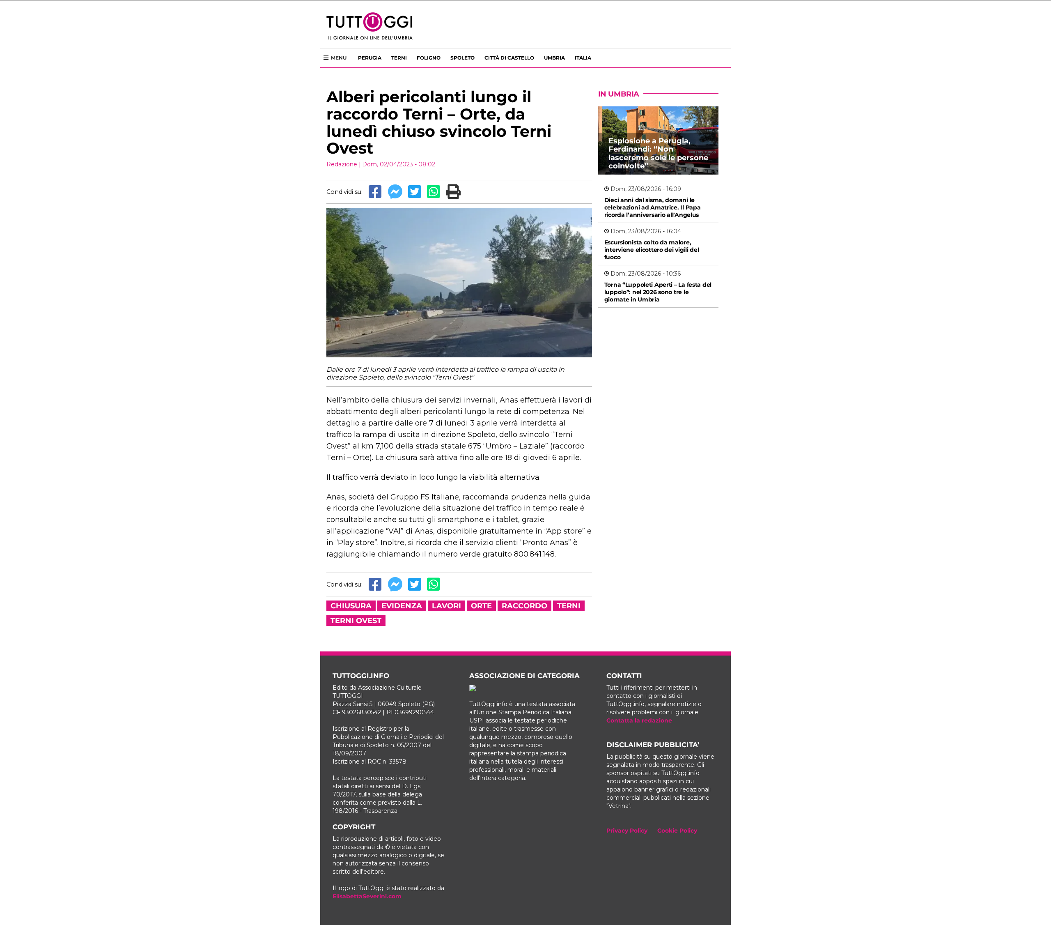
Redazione (341, 164)
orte (481, 605)
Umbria (554, 58)
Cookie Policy (677, 830)
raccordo (524, 605)
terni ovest (355, 620)
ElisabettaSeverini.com (367, 896)
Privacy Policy (626, 830)
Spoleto (462, 58)
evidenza (401, 605)
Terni (399, 58)
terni (569, 605)
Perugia (369, 58)
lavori (446, 605)
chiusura (351, 605)
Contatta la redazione (639, 720)
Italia (583, 58)
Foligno (429, 58)
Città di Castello (509, 58)
